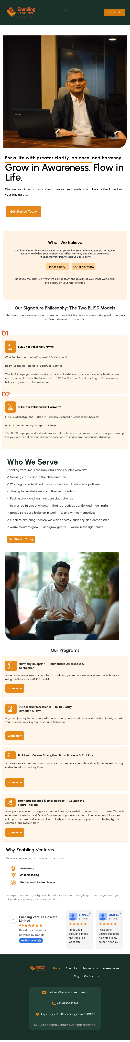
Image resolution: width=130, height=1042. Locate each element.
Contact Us (91, 976)
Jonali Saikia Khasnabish (114, 914)
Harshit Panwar (84, 914)
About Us (72, 968)
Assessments (111, 968)
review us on (29, 940)
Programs (89, 968)
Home (57, 968)
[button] (65, 8)
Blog (76, 976)
